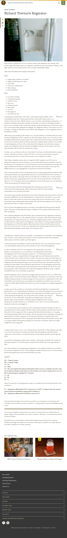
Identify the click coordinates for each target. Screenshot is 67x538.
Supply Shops (5, 497)
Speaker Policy (7, 534)
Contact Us (5, 486)
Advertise (5, 501)
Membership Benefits (8, 477)
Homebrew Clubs (7, 505)
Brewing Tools (6, 510)
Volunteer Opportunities (9, 480)
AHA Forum (10, 420)
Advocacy (5, 492)
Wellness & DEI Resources (10, 528)
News (5, 521)
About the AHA (6, 483)
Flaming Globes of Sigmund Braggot (49, 459)
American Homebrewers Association (13, 518)
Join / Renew (6, 474)
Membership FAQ (8, 523)
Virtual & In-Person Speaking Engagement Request (15, 531)
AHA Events (5, 514)
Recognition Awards (8, 526)
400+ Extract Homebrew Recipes (18, 459)
